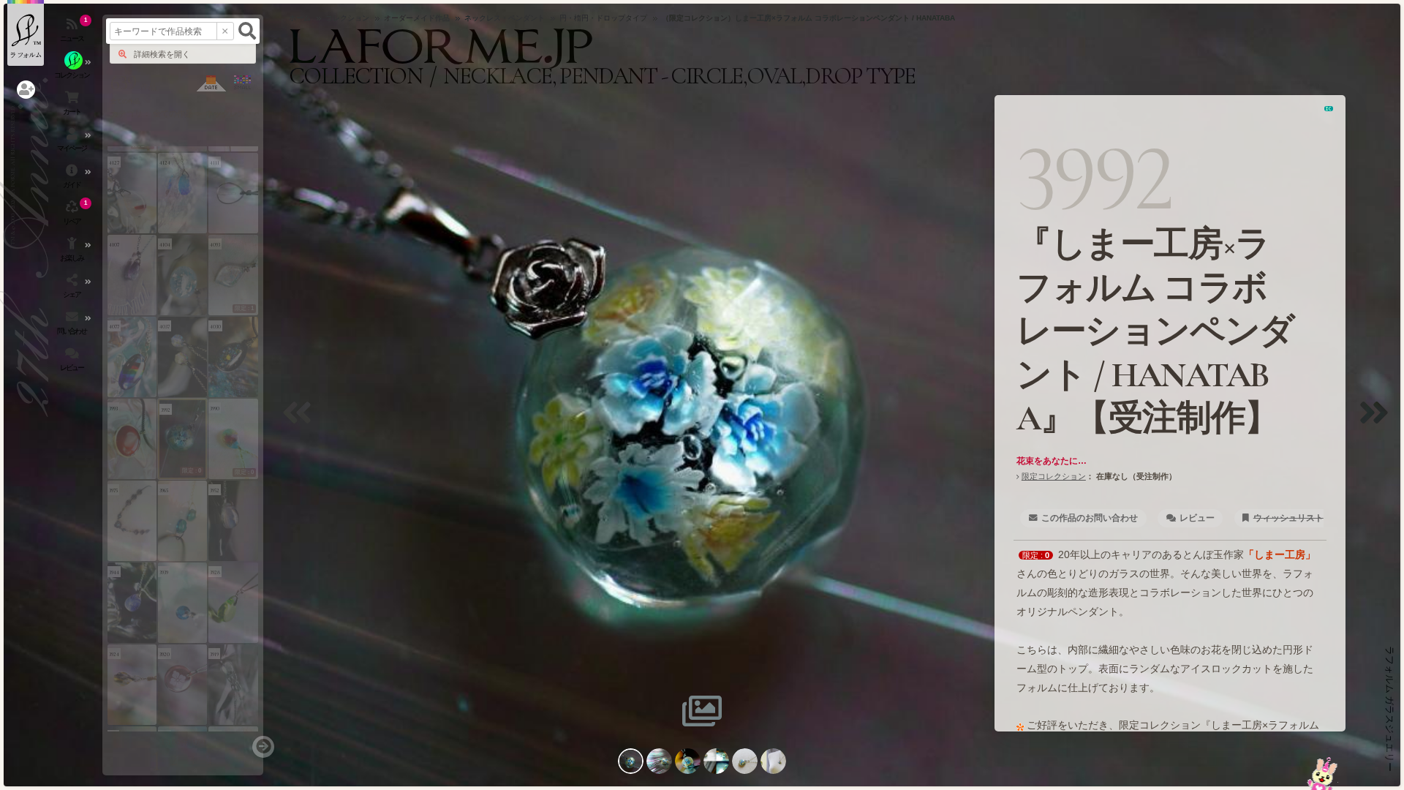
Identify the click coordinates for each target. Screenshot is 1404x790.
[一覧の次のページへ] (263, 747)
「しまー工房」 (1280, 554)
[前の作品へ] (301, 421)
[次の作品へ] (1378, 421)
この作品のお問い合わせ (1089, 518)
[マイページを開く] (73, 142)
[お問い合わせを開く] (73, 325)
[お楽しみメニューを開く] (73, 252)
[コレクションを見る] (73, 69)
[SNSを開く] (73, 289)
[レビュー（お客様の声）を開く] (73, 362)
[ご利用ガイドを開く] (73, 179)
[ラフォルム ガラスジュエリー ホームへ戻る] (25, 33)
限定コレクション (1054, 476)
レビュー (1197, 518)
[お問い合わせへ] (1322, 773)
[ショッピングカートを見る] (73, 106)
